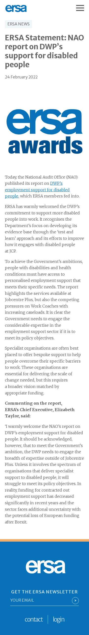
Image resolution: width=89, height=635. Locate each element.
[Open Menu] (82, 5)
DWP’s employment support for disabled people (37, 189)
